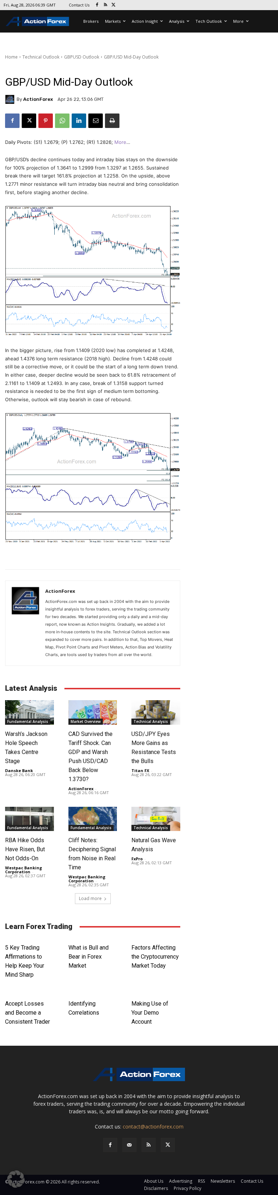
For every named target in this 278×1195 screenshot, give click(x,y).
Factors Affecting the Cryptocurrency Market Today (155, 956)
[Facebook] (97, 5)
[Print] (112, 120)
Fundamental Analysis (27, 721)
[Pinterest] (45, 120)
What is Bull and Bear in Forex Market (88, 956)
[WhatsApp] (62, 120)
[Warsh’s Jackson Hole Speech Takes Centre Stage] (29, 712)
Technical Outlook (40, 57)
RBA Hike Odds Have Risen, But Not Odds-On (25, 849)
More (120, 142)
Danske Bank (19, 770)
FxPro (137, 858)
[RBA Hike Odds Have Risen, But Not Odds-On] (29, 819)
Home (11, 57)
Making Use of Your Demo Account (149, 1012)
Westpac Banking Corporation (23, 869)
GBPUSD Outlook (81, 57)
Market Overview (86, 721)
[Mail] (129, 1145)
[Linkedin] (79, 120)
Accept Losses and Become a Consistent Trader (27, 1012)
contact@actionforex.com (153, 1126)
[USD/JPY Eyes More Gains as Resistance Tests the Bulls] (155, 712)
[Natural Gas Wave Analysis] (155, 819)
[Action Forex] (37, 21)
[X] (114, 5)
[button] (16, 1179)
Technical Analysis (151, 721)
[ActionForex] (11, 99)
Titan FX (140, 770)
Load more (90, 898)
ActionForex (38, 99)
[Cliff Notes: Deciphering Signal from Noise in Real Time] (92, 819)
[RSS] (105, 5)
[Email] (95, 120)
